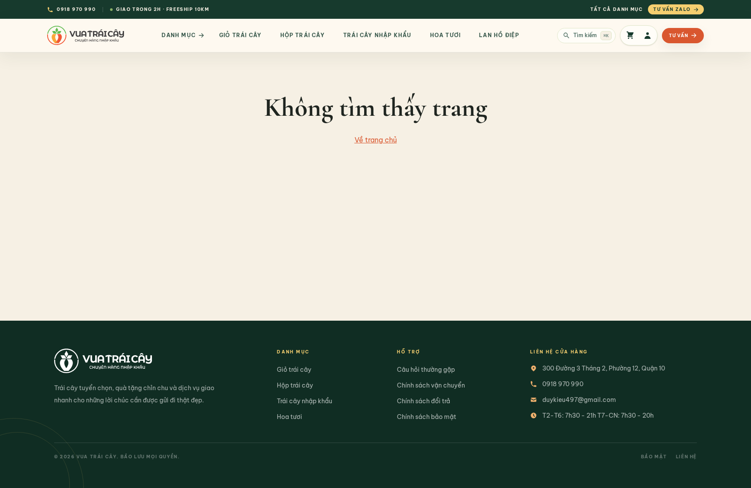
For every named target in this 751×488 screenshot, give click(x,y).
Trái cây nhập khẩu (304, 401)
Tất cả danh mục (616, 9)
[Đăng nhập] (647, 35)
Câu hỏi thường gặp (426, 370)
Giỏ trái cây (294, 370)
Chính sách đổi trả (423, 401)
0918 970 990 (562, 384)
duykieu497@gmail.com (579, 400)
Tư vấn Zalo (672, 9)
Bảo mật (654, 457)
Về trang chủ (376, 139)
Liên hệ (686, 457)
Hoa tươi (289, 417)
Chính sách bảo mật (426, 417)
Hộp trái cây (295, 385)
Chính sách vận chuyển (431, 385)
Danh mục (179, 35)
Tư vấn (678, 35)
